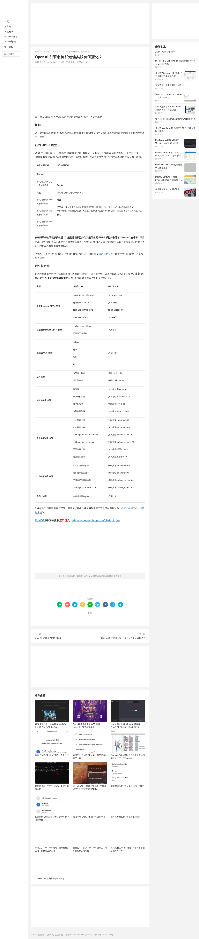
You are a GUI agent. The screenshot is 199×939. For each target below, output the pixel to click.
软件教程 (8, 46)
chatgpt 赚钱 (84, 617)
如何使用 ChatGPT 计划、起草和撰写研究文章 (90, 756)
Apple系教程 (10, 41)
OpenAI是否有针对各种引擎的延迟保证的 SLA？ (123, 637)
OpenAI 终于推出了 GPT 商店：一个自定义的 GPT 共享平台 (89, 726)
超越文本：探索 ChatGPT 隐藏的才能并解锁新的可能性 (90, 849)
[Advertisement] (90, 23)
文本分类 (110, 617)
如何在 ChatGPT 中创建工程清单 (126, 816)
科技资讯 (8, 31)
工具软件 (54, 51)
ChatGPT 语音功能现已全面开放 (50, 878)
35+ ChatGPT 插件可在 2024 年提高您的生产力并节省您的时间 (89, 787)
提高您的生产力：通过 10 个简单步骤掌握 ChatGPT (128, 849)
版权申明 (59, 934)
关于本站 (50, 934)
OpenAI (98, 617)
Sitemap (76, 934)
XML (83, 934)
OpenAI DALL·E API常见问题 (48, 637)
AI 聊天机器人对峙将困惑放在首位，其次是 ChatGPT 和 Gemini (51, 726)
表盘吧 (14, 8)
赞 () (90, 589)
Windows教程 (10, 36)
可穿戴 (7, 26)
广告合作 (68, 934)
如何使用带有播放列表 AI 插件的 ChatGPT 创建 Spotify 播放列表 (125, 726)
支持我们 (89, 934)
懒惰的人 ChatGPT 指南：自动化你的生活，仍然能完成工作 (52, 849)
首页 (6, 21)
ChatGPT (40, 520)
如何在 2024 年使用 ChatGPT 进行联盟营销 (52, 787)
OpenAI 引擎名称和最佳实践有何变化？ (103, 576)
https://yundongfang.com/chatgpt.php (96, 520)
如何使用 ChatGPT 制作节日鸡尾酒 (89, 816)
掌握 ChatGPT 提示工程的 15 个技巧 (52, 755)
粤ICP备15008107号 (103, 934)
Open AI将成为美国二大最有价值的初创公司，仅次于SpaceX (128, 756)
